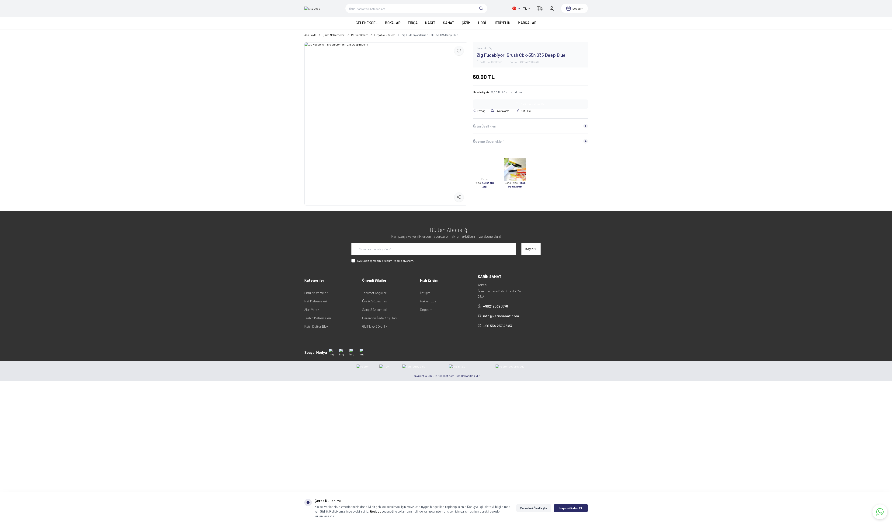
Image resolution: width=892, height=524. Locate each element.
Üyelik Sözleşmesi (375, 301)
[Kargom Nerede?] (539, 8)
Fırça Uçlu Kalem (385, 34)
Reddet (375, 511)
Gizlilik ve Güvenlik (374, 326)
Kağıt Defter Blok (316, 326)
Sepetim (426, 310)
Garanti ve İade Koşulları (379, 318)
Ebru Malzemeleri (316, 293)
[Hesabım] (552, 8)
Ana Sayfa (310, 34)
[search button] (481, 8)
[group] (386, 123)
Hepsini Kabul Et (570, 508)
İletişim (425, 293)
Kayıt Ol (530, 249)
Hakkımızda (428, 301)
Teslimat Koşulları (374, 293)
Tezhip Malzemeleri (317, 318)
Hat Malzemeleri (315, 301)
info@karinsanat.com (501, 316)
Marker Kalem (359, 34)
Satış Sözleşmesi (374, 310)
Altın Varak (311, 310)
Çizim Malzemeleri (334, 34)
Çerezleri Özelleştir (533, 508)
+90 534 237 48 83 (497, 325)
